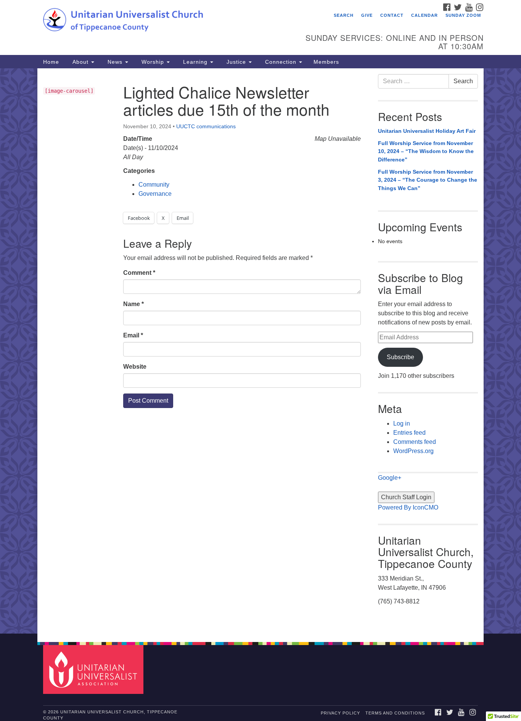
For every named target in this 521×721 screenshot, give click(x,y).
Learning (195, 62)
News (115, 62)
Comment (139, 272)
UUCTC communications (206, 126)
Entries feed (409, 432)
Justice (236, 62)
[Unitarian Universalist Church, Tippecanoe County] (167, 21)
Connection (280, 62)
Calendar (424, 15)
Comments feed (414, 442)
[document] (260, 351)
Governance (155, 193)
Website (134, 366)
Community (153, 184)
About (80, 62)
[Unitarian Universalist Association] (94, 669)
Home (51, 62)
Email (133, 335)
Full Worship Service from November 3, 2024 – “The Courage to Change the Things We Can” (427, 180)
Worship (153, 62)
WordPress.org (413, 451)
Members (326, 62)
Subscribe (400, 357)
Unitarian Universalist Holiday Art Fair (427, 131)
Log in (401, 423)
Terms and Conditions (395, 713)
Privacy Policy (340, 713)
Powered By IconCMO (408, 507)
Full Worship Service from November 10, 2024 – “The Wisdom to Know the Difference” (426, 151)
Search (344, 15)
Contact (392, 15)
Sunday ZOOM (463, 15)
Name (133, 304)
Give (367, 15)
